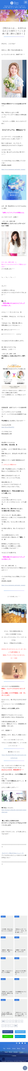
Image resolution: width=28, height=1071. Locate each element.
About (13, 1048)
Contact (21, 1052)
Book (10, 1052)
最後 (16, 1025)
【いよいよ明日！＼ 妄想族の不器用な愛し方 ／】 (7, 1014)
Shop (6, 1052)
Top (4, 1048)
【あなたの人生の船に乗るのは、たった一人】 (20, 972)
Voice (23, 1048)
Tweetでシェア (20, 1031)
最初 (3, 1021)
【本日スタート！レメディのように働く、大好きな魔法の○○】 (20, 1014)
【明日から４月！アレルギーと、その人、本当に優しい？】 (20, 931)
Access (16, 1052)
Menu (18, 1048)
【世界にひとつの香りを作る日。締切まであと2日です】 (7, 993)
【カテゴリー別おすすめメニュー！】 (13, 853)
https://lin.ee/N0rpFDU (8, 427)
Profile (9, 1048)
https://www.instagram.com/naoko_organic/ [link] (13, 169)
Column (14, 1055)
